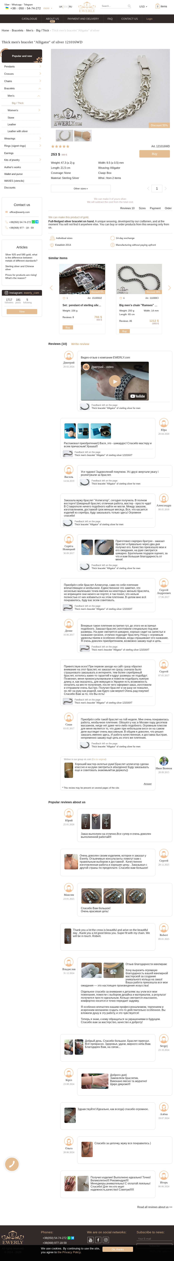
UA (60, 6)
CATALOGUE (29, 18)
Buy (68, 327)
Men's (29, 30)
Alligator (115, 167)
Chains (8, 81)
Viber (7, 4)
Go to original (99, 759)
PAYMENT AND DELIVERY (83, 18)
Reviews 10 (127, 208)
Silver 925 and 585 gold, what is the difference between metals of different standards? (21, 257)
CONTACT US (129, 18)
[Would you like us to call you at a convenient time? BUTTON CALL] (11, 1164)
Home (5, 30)
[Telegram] (36, 221)
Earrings (9, 153)
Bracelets (17, 30)
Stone (11, 117)
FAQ (110, 18)
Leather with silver (18, 131)
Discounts (9, 187)
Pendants (9, 66)
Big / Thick (42, 30)
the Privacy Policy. (69, 1252)
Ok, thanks (118, 1249)
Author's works (12, 167)
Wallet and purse (13, 174)
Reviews (68, 317)
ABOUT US (52, 18)
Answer (148, 784)
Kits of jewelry (12, 159)
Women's (13, 110)
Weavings (9, 138)
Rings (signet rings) (15, 145)
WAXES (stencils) (14, 180)
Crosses (9, 73)
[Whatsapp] (33, 221)
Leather (12, 124)
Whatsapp (17, 4)
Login (149, 18)
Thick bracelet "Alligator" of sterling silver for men (116, 408)
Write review (80, 344)
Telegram (28, 4)
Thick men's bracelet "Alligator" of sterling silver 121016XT (103, 455)
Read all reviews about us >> (154, 1207)
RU (70, 6)
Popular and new (22, 56)
